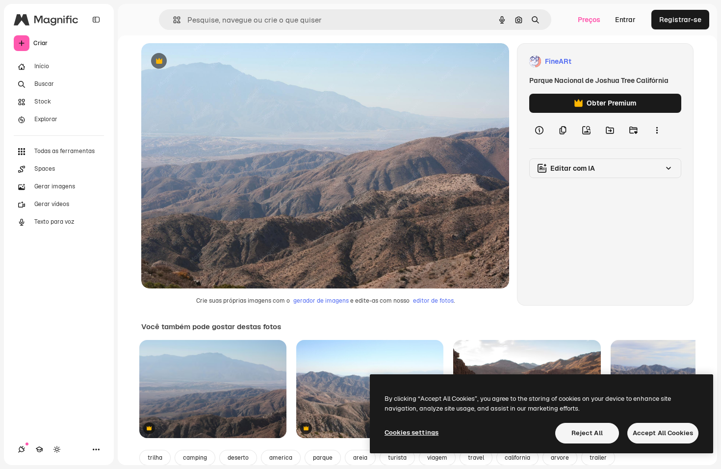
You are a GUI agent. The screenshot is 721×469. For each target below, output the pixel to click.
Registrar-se (680, 19)
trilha (155, 458)
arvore (560, 458)
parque (323, 458)
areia (360, 458)
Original (204, 61)
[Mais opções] (657, 130)
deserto (238, 458)
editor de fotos (433, 301)
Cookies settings (411, 432)
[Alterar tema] (57, 449)
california (517, 458)
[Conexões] (21, 449)
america (280, 458)
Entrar (625, 19)
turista (397, 458)
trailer (598, 458)
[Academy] (39, 449)
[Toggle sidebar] (96, 19)
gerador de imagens (321, 301)
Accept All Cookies (663, 433)
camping (195, 458)
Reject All (587, 433)
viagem (437, 458)
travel (476, 458)
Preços (589, 19)
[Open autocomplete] (172, 20)
